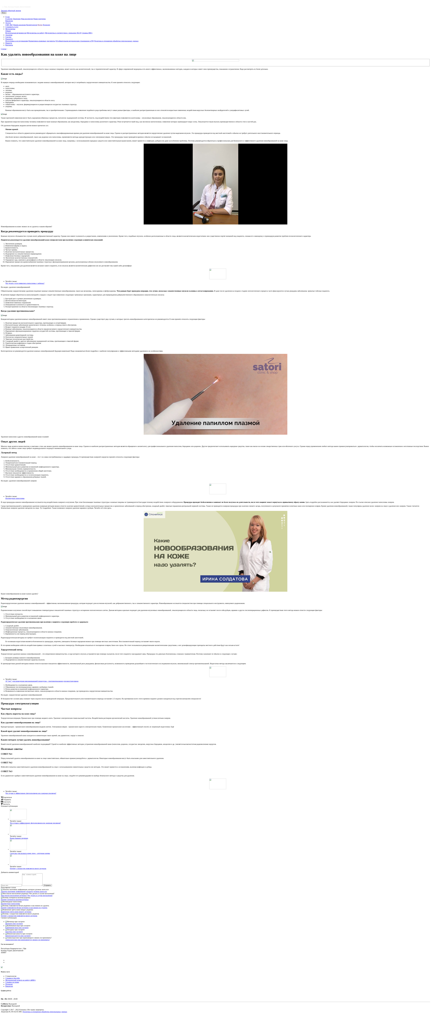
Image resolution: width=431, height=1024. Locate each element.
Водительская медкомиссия (15, 33)
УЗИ (7, 25)
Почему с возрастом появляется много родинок (28, 868)
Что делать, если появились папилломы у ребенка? (24, 283)
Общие (8, 31)
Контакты (9, 45)
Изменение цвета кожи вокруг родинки (16, 912)
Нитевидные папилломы (14, 498)
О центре (8, 19)
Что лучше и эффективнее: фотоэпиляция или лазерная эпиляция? (30, 793)
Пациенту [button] (9, 39)
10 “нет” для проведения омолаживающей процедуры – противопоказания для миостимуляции (41, 681)
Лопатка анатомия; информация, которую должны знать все (24, 891)
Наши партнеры (39, 19)
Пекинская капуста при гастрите (18, 936)
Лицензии (17, 19)
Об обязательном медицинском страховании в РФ (74, 41)
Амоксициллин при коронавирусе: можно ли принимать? (27, 940)
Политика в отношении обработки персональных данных (116, 41)
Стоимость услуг (11, 27)
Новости (8, 43)
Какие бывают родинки (19, 838)
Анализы (8, 35)
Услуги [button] (8, 23)
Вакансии (9, 21)
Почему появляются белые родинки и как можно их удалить (24, 908)
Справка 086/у (86, 33)
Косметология (31, 25)
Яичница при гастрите (14, 924)
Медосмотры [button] (10, 29)
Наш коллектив (27, 19)
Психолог (46, 25)
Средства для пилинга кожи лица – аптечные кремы (30, 853)
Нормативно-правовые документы (41, 41)
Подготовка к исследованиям (16, 41)
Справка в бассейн (12, 978)
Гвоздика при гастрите (14, 932)
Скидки (8, 37)
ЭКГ (11, 25)
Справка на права (12, 982)
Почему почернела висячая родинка (15, 900)
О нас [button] (7, 17)
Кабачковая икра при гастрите (17, 928)
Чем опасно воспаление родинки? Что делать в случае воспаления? (27, 896)
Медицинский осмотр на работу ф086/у (20, 980)
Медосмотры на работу (36, 33)
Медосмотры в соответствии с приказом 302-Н (63, 33)
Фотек (39, 25)
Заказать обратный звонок (11, 11)
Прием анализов (19, 25)
